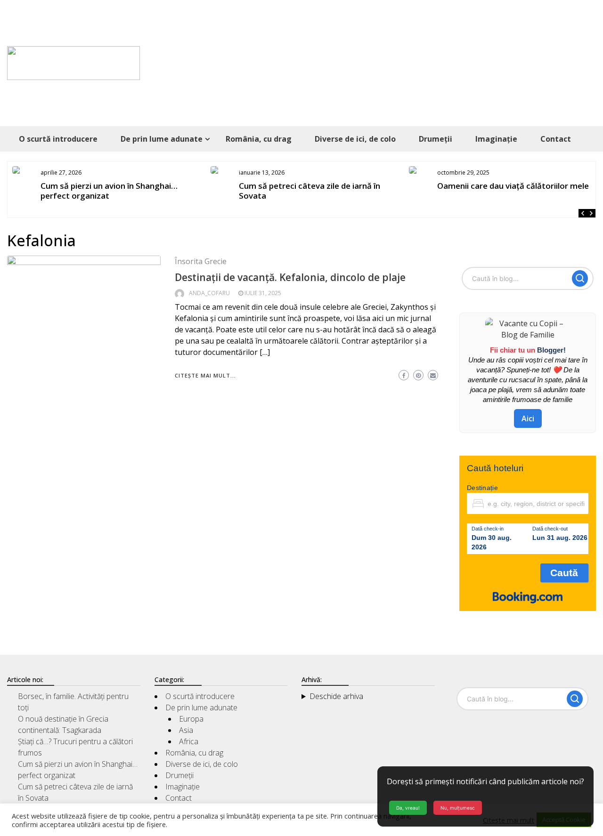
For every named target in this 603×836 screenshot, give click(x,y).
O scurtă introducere (58, 139)
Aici (528, 418)
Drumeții (435, 139)
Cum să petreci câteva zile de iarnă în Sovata (309, 190)
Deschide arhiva (336, 696)
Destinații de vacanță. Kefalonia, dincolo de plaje (290, 277)
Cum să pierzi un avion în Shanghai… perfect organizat (109, 190)
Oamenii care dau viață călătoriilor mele (513, 185)
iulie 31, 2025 (262, 293)
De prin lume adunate (162, 139)
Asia (186, 730)
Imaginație (496, 139)
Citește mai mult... (205, 375)
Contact (555, 139)
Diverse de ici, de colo (355, 139)
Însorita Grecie (201, 261)
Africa (188, 741)
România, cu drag (259, 139)
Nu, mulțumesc (457, 808)
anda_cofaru (209, 293)
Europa (191, 719)
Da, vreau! (408, 808)
